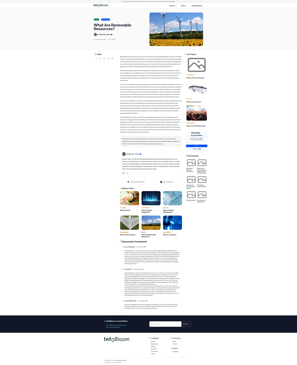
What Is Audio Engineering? (195, 126)
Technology (146, 208)
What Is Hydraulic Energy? (195, 78)
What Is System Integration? (147, 211)
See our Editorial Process (137, 182)
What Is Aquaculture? (193, 102)
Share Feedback (168, 182)
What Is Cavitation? (169, 235)
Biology (166, 208)
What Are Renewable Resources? (149, 236)
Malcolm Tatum (105, 34)
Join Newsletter (196, 6)
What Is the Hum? (191, 200)
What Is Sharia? (125, 210)
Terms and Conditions (117, 362)
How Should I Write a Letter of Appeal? (191, 186)
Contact (174, 344)
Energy (144, 232)
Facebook (175, 351)
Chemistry (154, 349)
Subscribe (196, 145)
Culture (123, 208)
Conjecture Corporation (120, 360)
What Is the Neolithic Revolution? (189, 170)
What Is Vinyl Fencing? (128, 235)
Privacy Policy (107, 362)
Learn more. (172, 1)
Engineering (124, 232)
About (174, 341)
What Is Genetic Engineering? (168, 211)
